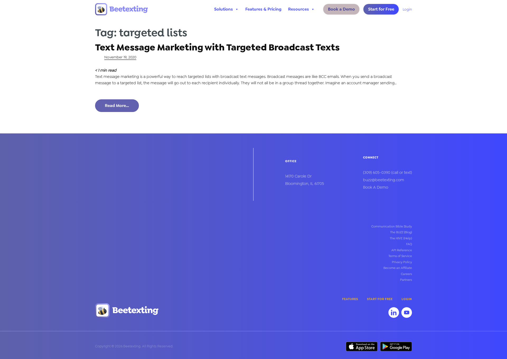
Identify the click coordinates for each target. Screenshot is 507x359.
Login (407, 9)
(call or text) (387, 172)
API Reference (401, 250)
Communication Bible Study (391, 226)
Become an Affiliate (397, 268)
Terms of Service (400, 256)
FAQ (409, 244)
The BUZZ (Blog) (401, 232)
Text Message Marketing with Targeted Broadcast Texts (217, 47)
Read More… (117, 105)
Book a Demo (341, 9)
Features (350, 299)
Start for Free (381, 9)
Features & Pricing (263, 9)
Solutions (223, 9)
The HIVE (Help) (401, 238)
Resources (298, 9)
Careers (406, 274)
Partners (406, 280)
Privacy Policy (402, 262)
